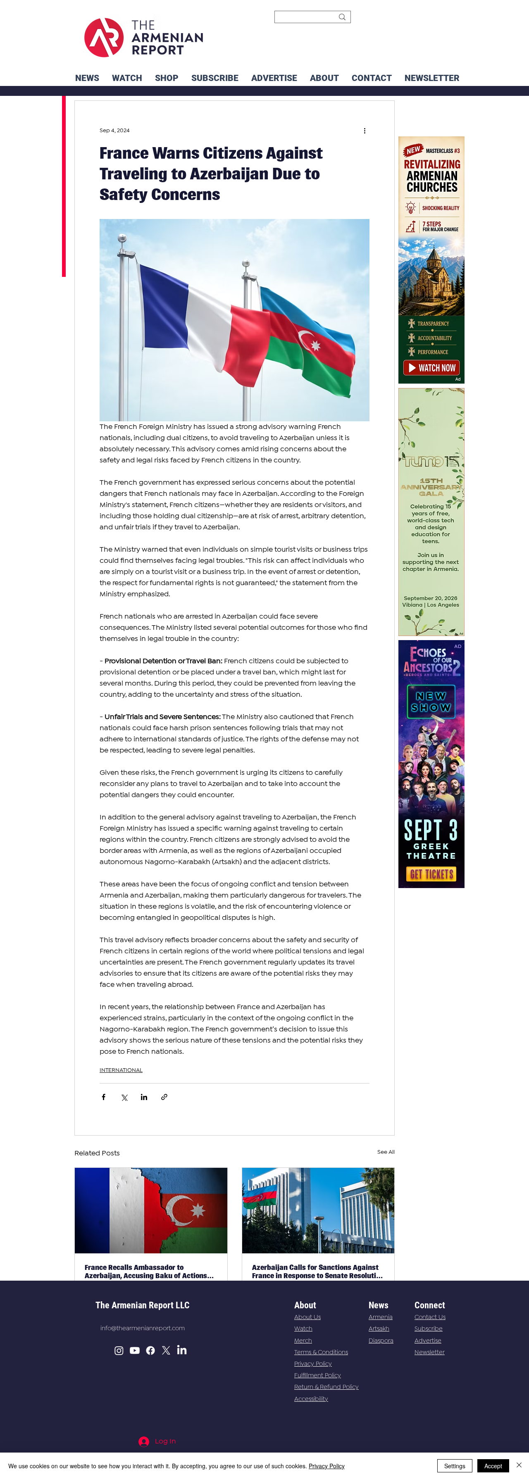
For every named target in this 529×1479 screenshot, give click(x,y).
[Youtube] (135, 1350)
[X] (166, 1350)
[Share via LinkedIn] (144, 1097)
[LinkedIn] (182, 1350)
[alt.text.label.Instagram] (119, 1350)
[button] (432, 78)
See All (386, 1152)
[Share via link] (164, 1097)
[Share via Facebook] (103, 1097)
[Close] (519, 1465)
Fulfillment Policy (317, 1375)
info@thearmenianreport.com (142, 1328)
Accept (493, 1466)
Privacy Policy (313, 1364)
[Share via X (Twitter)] (124, 1097)
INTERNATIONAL (121, 1070)
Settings (454, 1466)
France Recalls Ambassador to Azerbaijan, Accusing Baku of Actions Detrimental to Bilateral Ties (146, 1271)
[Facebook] (150, 1350)
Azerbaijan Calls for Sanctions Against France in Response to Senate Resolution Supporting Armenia (318, 1271)
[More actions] (364, 131)
